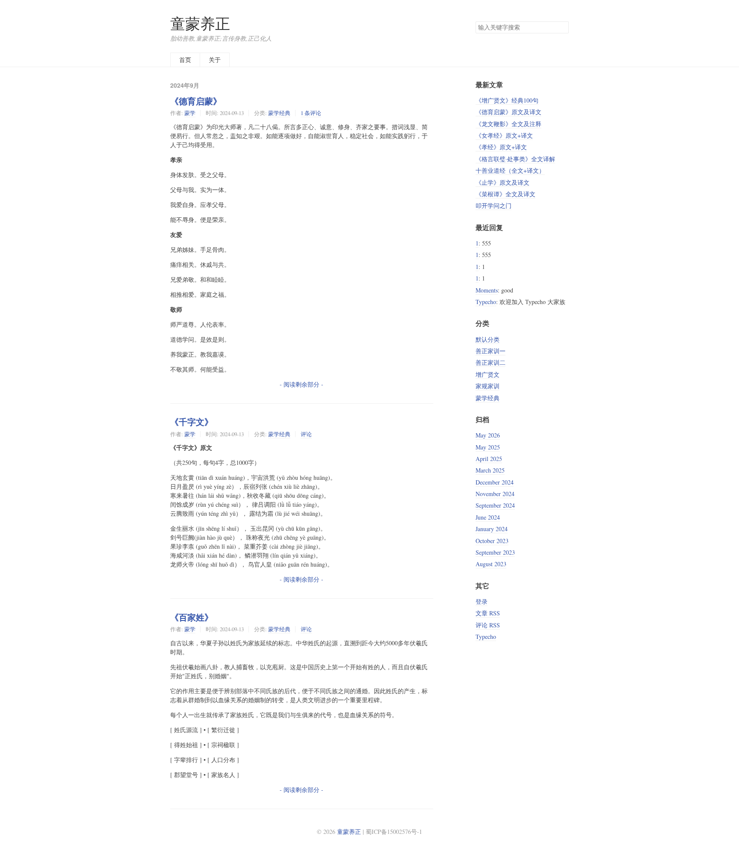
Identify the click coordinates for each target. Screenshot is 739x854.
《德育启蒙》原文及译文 (508, 112)
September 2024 (495, 505)
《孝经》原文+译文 (501, 147)
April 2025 (489, 459)
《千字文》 (191, 422)
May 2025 (488, 447)
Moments (487, 290)
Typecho (486, 302)
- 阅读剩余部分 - (301, 384)
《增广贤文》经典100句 (507, 100)
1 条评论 (311, 113)
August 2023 (491, 564)
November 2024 (495, 494)
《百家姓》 (191, 617)
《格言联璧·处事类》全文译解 (515, 159)
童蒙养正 (200, 23)
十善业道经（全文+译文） (510, 170)
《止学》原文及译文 (502, 182)
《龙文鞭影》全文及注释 (508, 124)
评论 (306, 434)
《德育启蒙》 (196, 101)
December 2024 (495, 482)
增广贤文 (488, 374)
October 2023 (492, 541)
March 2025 (490, 470)
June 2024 (488, 517)
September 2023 (495, 552)
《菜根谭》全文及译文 (505, 194)
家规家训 (488, 386)
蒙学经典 (279, 113)
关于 (215, 60)
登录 (482, 601)
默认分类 (488, 339)
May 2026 (488, 435)
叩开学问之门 (493, 205)
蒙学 (189, 113)
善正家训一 (490, 351)
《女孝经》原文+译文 (504, 135)
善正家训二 (490, 362)
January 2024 (492, 529)
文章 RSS (488, 613)
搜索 (562, 27)
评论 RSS (488, 625)
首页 (185, 60)
